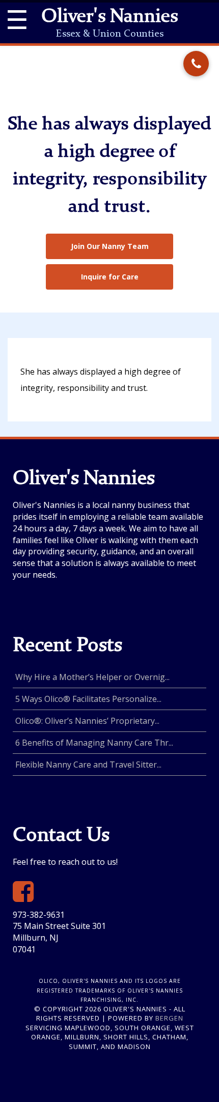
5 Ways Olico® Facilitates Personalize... (88, 698)
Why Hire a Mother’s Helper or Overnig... (92, 677)
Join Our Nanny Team (110, 246)
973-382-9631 (39, 914)
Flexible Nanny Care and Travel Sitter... (88, 764)
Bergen (169, 1018)
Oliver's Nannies (109, 17)
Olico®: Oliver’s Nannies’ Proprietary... (87, 720)
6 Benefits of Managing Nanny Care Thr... (94, 742)
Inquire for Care (110, 276)
